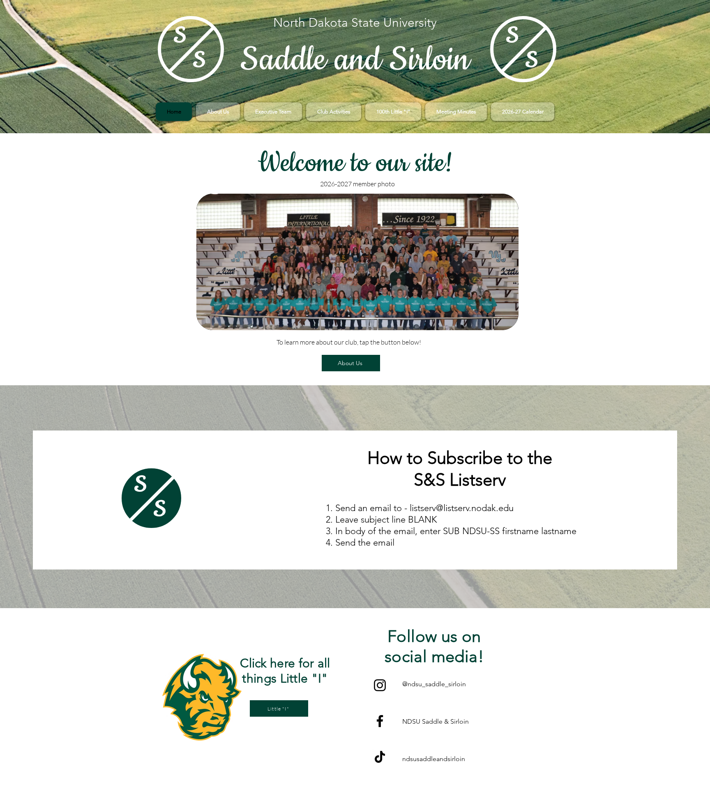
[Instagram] (380, 685)
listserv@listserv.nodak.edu (462, 508)
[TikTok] (380, 757)
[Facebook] (380, 721)
